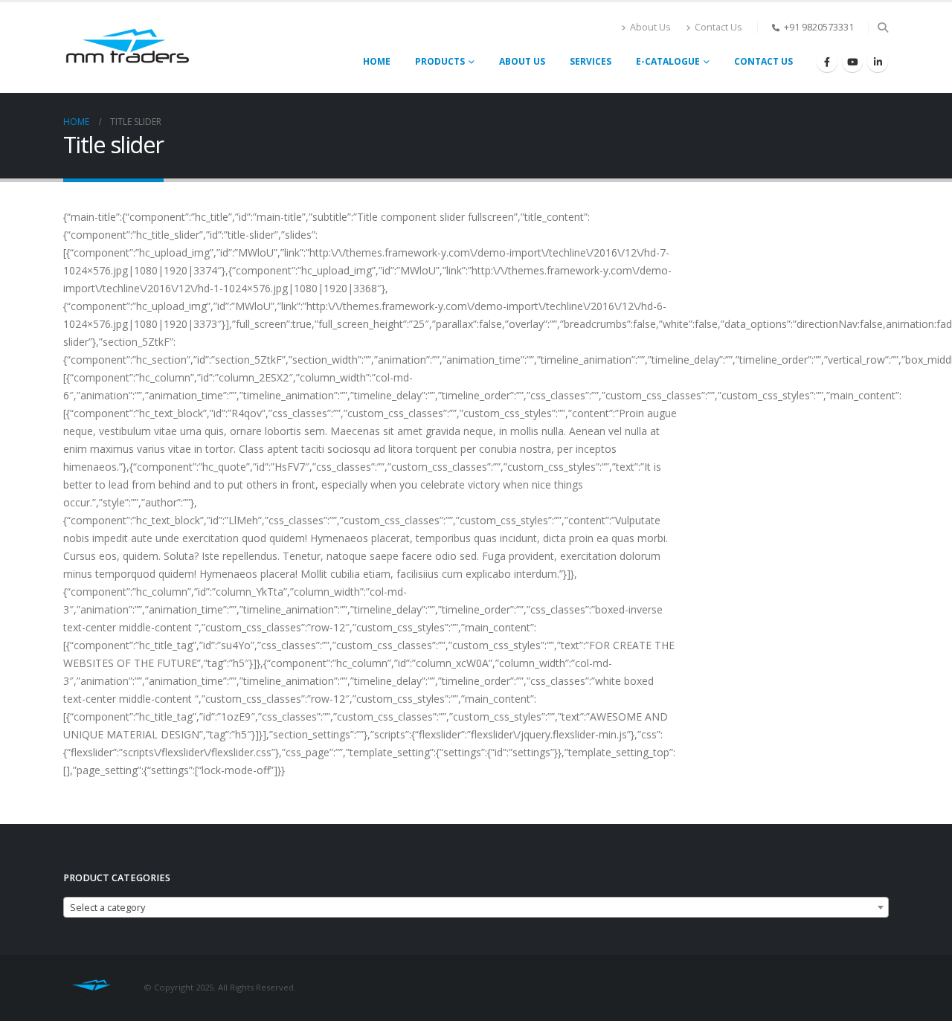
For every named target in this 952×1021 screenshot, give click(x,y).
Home (376, 61)
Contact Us (718, 27)
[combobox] (476, 907)
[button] (882, 27)
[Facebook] (827, 61)
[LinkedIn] (877, 61)
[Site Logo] (127, 47)
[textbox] (476, 908)
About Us (650, 27)
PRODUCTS (440, 61)
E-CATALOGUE (668, 61)
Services (590, 61)
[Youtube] (852, 61)
